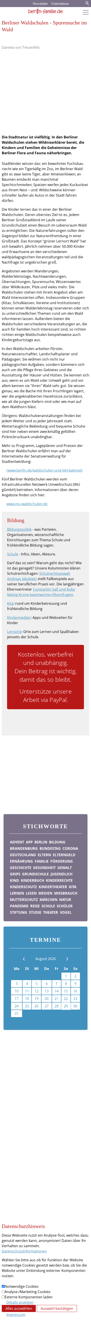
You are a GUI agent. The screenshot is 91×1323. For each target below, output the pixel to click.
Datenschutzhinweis (18, 1103)
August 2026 (45, 958)
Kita (10, 603)
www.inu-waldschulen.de (26, 503)
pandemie (19, 906)
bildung (57, 842)
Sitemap (8, 1109)
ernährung (21, 861)
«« (29, 958)
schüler (65, 906)
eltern (44, 854)
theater (50, 912)
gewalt (64, 867)
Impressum (11, 1090)
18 (27, 998)
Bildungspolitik (19, 529)
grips (15, 874)
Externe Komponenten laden (29, 1297)
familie (42, 861)
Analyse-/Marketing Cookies (28, 1291)
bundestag (50, 848)
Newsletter (40, 4)
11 (27, 991)
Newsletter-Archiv (16, 1116)
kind (14, 880)
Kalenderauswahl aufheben (59, 1021)
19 (36, 998)
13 (47, 991)
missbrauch (65, 893)
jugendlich (61, 874)
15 (66, 991)
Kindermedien (19, 617)
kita (72, 886)
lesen (31, 893)
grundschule (35, 874)
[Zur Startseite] (45, 10)
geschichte (20, 867)
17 (17, 998)
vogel (66, 912)
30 (75, 1006)
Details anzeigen (20, 1302)
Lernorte (14, 631)
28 (57, 1006)
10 (17, 991)
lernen (17, 893)
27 (47, 1006)
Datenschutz (12, 1096)
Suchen (87, 3)
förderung (61, 861)
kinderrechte (59, 880)
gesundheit (44, 867)
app (29, 842)
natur (65, 899)
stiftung (18, 912)
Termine (8, 1083)
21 (57, 998)
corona (70, 848)
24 (17, 1006)
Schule (12, 554)
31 (17, 1013)
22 (66, 998)
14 (57, 991)
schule (48, 906)
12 (36, 991)
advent (17, 842)
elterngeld (64, 854)
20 (47, 998)
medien (45, 893)
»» (61, 958)
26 (36, 1006)
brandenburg (24, 848)
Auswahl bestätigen (57, 1308)
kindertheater (53, 886)
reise (35, 906)
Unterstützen (60, 4)
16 (75, 991)
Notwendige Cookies (22, 1286)
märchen (48, 899)
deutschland (23, 854)
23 (75, 998)
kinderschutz (23, 886)
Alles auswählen (19, 1308)
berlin (40, 842)
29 (66, 1006)
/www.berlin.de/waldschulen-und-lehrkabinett (44, 470)
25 (27, 1006)
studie (35, 912)
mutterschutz (24, 899)
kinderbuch (32, 880)
